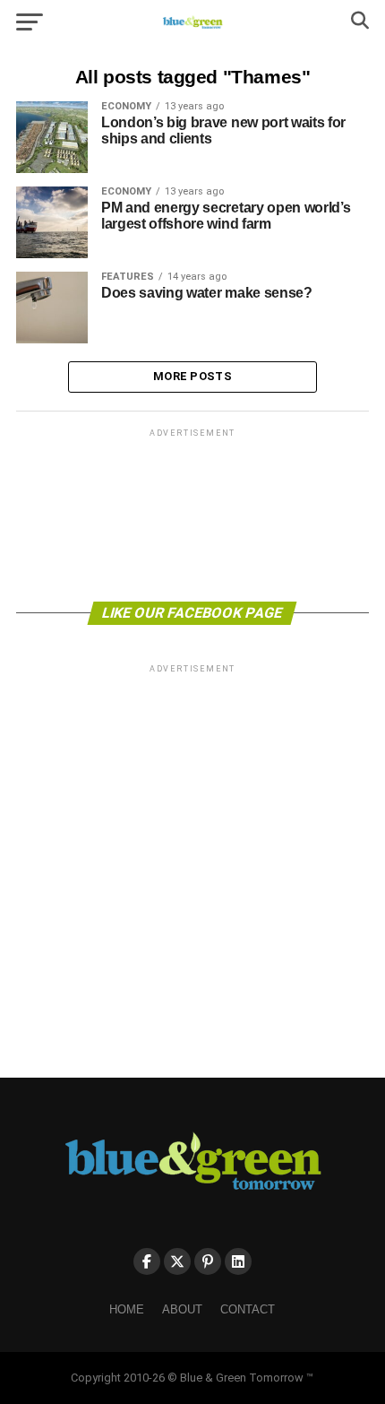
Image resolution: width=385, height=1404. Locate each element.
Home (126, 1309)
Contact (247, 1309)
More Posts (192, 376)
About (182, 1309)
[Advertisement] (192, 513)
